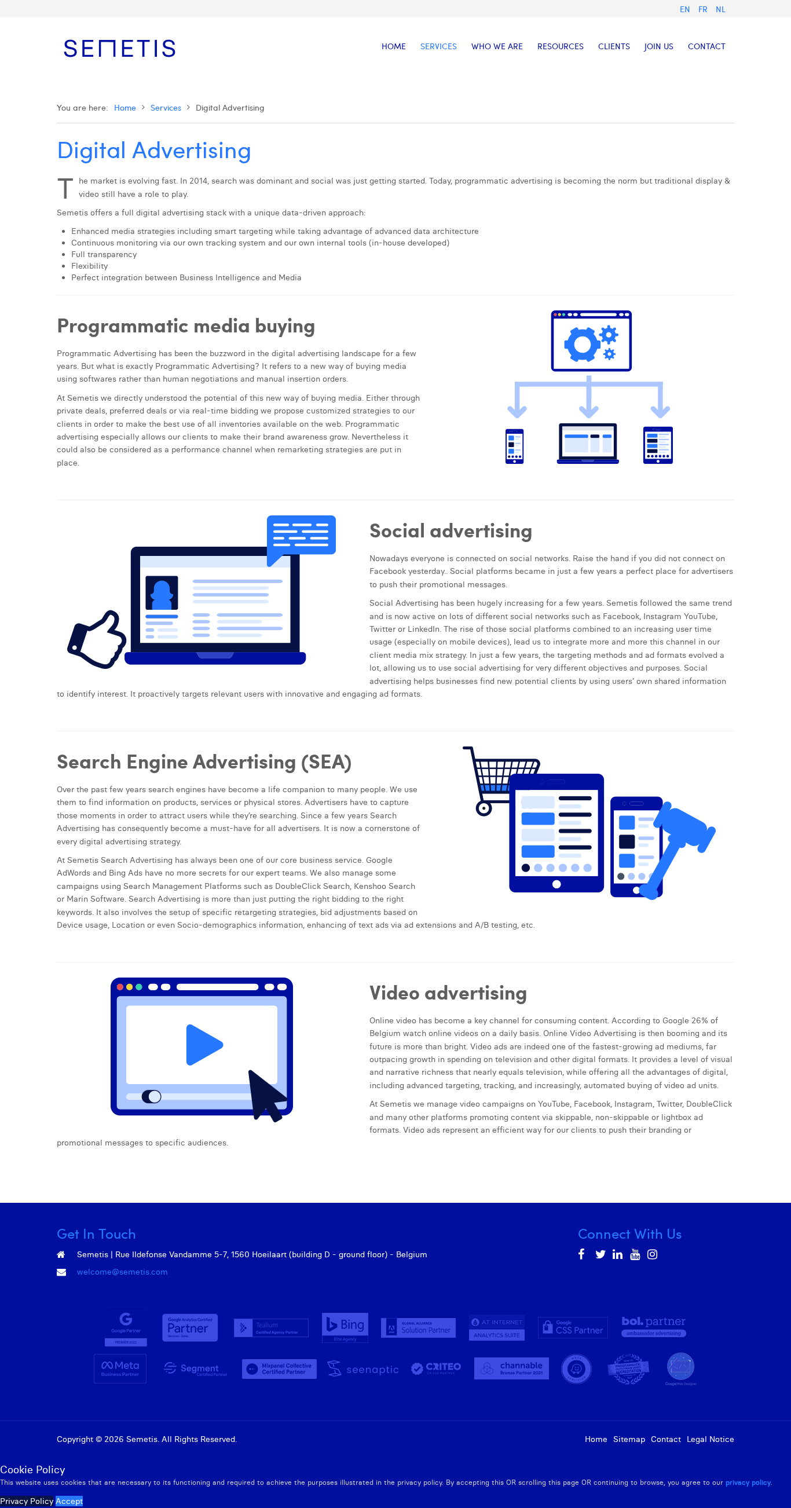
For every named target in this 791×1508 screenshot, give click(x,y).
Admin (251, 1439)
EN (686, 8)
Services (166, 107)
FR (704, 8)
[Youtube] (636, 1254)
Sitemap (629, 1439)
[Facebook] (583, 1254)
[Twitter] (601, 1254)
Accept (69, 1501)
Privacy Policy (26, 1501)
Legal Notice (710, 1439)
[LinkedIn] (618, 1254)
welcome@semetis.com (122, 1272)
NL (721, 8)
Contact (666, 1439)
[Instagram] (653, 1254)
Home (125, 107)
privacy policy (748, 1482)
